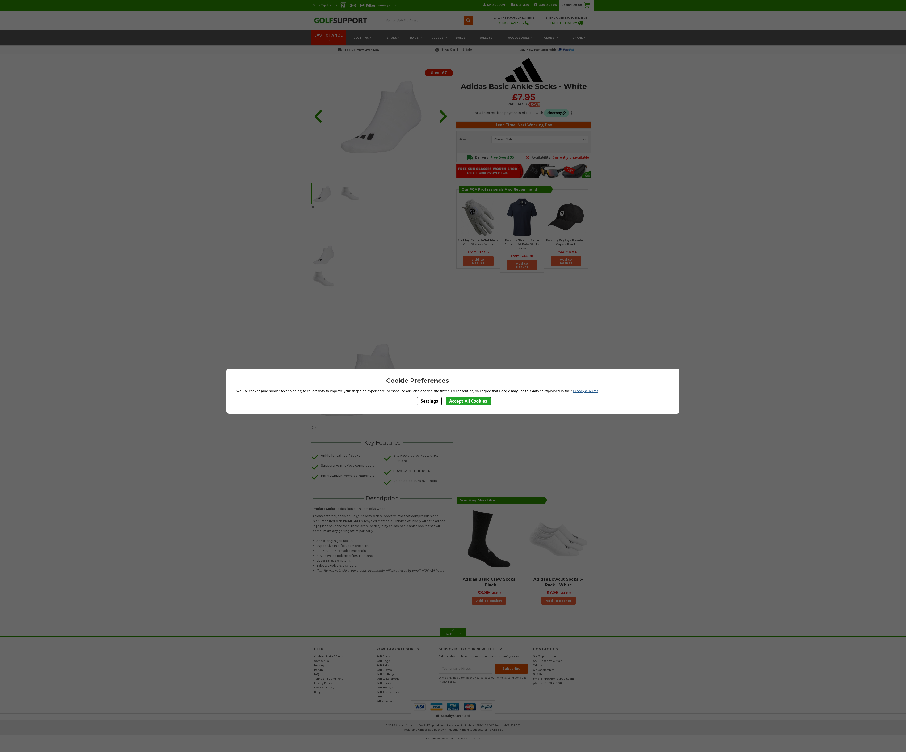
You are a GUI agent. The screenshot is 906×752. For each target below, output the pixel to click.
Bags (415, 38)
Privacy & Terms (585, 391)
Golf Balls (382, 665)
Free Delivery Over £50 (361, 50)
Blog (317, 692)
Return (318, 669)
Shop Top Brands (325, 5)
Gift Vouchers (385, 701)
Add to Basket (478, 261)
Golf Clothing (385, 674)
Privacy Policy (323, 683)
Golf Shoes (383, 683)
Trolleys (485, 38)
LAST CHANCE (328, 35)
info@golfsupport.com (558, 678)
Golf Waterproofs (388, 678)
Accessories (519, 38)
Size (462, 139)
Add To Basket (489, 601)
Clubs (549, 38)
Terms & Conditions (508, 677)
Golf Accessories (387, 692)
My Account (497, 5)
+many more (387, 5)
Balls (461, 38)
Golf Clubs (383, 656)
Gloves (438, 38)
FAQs (317, 674)
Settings (429, 401)
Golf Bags (383, 661)
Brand (578, 38)
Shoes (392, 38)
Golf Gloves (384, 669)
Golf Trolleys (384, 687)
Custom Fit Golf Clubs (328, 656)
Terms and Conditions (328, 678)
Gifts (379, 696)
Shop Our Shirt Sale (456, 49)
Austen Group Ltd (469, 738)
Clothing (361, 38)
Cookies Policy (324, 687)
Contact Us (548, 5)
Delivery (523, 5)
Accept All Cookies (468, 401)
